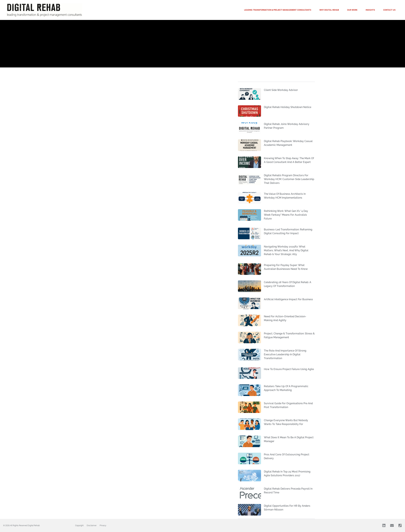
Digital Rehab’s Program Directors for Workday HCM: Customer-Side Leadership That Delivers (289, 179)
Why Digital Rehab (329, 10)
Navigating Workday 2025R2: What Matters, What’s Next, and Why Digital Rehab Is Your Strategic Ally (286, 250)
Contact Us (389, 10)
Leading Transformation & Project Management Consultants (277, 10)
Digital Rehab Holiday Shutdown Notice (287, 107)
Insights (370, 10)
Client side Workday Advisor (281, 90)
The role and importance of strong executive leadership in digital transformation (285, 354)
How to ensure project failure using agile (289, 369)
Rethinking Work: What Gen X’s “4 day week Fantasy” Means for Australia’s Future (286, 214)
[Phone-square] (400, 525)
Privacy (103, 525)
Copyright (79, 525)
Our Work (352, 10)
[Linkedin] (384, 525)
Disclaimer (92, 525)
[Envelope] (392, 525)
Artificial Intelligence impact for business (288, 299)
